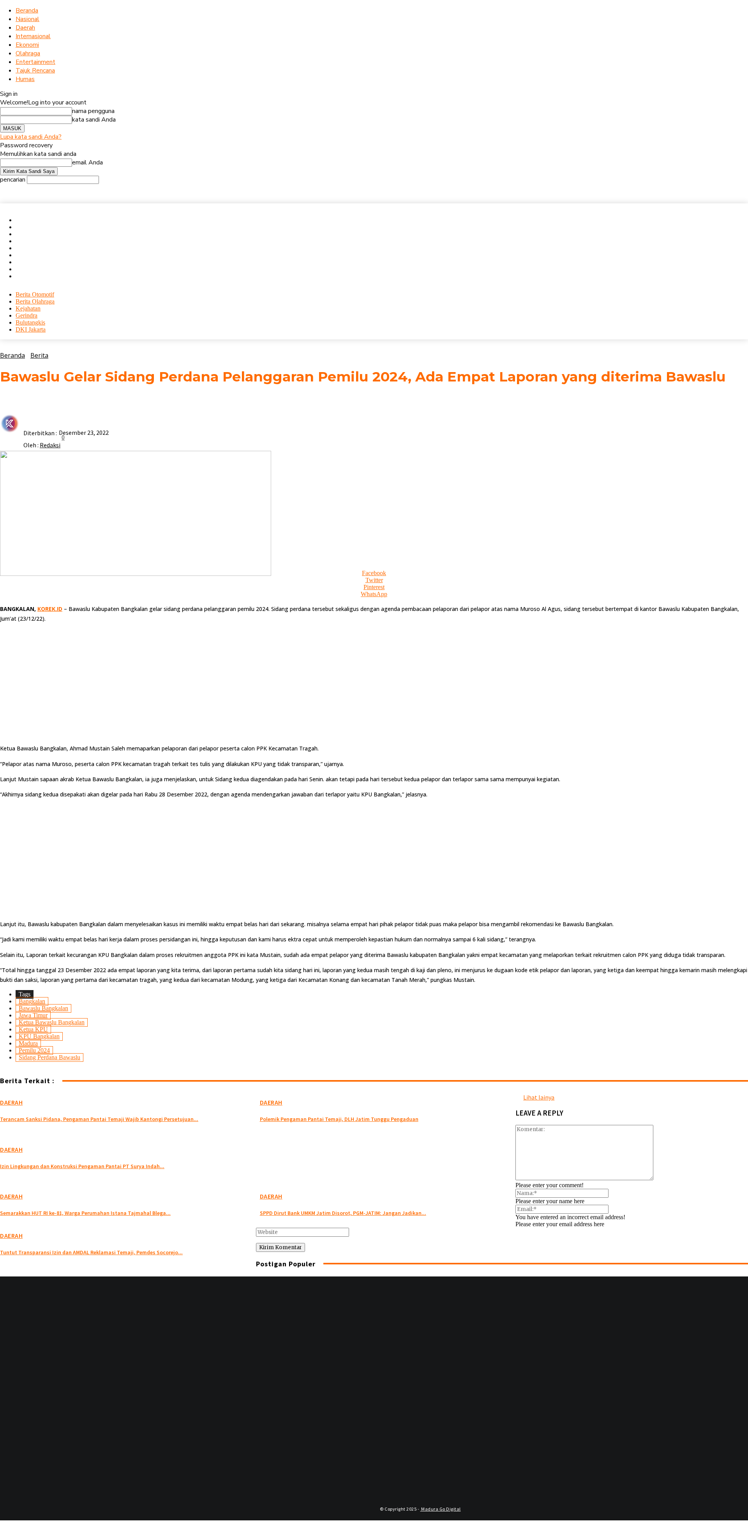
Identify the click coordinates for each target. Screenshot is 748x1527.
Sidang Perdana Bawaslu (49, 1057)
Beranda (27, 10)
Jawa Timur (33, 1015)
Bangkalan (32, 1001)
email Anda (87, 162)
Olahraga (28, 53)
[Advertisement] (234, 683)
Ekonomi (27, 45)
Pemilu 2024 (34, 1050)
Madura (28, 1043)
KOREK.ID (49, 609)
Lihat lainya (538, 1097)
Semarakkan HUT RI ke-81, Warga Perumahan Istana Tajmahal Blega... (85, 1212)
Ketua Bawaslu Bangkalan (52, 1022)
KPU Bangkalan (39, 1036)
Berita (39, 355)
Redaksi (50, 445)
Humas (25, 79)
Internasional (33, 36)
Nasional (27, 19)
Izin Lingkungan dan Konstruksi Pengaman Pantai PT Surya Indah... (82, 1166)
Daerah (25, 27)
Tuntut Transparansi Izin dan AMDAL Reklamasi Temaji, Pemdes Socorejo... (91, 1252)
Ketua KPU (33, 1029)
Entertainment (35, 62)
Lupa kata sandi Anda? (31, 136)
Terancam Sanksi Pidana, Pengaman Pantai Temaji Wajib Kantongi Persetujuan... (99, 1119)
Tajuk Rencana (35, 70)
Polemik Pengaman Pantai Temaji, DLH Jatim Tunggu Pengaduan (339, 1119)
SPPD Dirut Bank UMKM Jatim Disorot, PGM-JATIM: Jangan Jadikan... (343, 1212)
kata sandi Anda (94, 119)
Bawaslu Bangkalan (43, 1008)
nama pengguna (93, 111)
